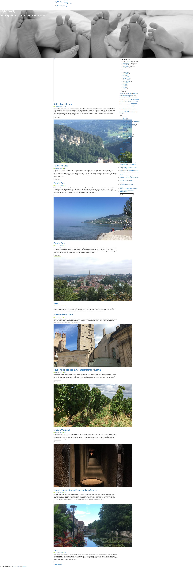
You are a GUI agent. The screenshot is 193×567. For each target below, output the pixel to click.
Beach (137, 93)
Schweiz (121, 109)
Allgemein (125, 118)
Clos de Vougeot (62, 429)
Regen (129, 107)
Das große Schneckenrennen (126, 180)
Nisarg (24, 566)
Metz (138, 103)
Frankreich (136, 99)
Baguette (133, 93)
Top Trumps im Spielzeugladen (126, 176)
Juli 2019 (125, 75)
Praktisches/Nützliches (128, 134)
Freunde (121, 101)
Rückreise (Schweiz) (127, 140)
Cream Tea (134, 95)
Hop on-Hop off (126, 103)
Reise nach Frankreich (128, 136)
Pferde (126, 106)
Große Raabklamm (131, 101)
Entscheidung (122, 99)
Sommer (131, 109)
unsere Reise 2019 (61, 5)
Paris (124, 106)
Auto (131, 93)
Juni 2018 (125, 85)
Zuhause (123, 113)
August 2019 (125, 73)
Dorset (127, 97)
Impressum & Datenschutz (62, 6)
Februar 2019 (126, 76)
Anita (65, 106)
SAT (133, 106)
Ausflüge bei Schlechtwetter (129, 124)
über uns (66, 2)
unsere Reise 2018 (68, 3)
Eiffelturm (131, 97)
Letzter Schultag (123, 191)
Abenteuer (121, 93)
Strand (127, 111)
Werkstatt (136, 111)
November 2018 (126, 78)
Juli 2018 (125, 84)
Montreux (121, 106)
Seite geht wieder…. (124, 161)
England (135, 97)
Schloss (136, 106)
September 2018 (126, 81)
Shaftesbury (126, 109)
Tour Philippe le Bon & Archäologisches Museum (77, 369)
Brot (131, 95)
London (134, 104)
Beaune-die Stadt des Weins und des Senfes (75, 490)
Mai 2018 (125, 87)
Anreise (128, 93)
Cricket (122, 97)
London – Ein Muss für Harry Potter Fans (129, 188)
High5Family (58, 2)
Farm (131, 99)
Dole (56, 550)
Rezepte (125, 137)
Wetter (121, 113)
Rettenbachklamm (63, 104)
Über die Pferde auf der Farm (126, 184)
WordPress (16, 566)
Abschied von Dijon (63, 314)
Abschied (125, 93)
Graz (127, 101)
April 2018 (125, 88)
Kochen (130, 103)
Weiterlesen (58, 117)
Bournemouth (126, 95)
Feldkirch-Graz (61, 165)
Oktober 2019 (126, 72)
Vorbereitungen (126, 142)
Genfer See (59, 183)
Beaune (121, 95)
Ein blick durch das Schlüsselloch (127, 190)
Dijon (125, 97)
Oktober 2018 (126, 79)
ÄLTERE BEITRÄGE (58, 564)
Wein (133, 111)
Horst (65, 317)
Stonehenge (122, 111)
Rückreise (125, 139)
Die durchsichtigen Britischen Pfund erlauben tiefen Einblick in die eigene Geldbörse (128, 164)
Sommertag (135, 109)
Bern (56, 303)
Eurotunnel (126, 99)
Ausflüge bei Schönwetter (128, 125)
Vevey (131, 111)
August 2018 (125, 82)
